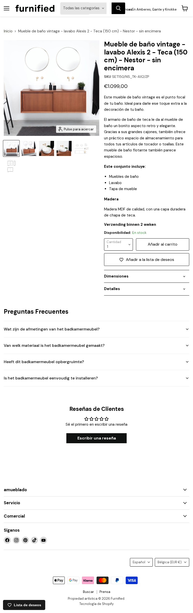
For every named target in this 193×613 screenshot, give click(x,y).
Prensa (105, 592)
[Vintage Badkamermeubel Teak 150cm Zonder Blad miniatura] (11, 148)
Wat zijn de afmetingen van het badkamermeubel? (52, 329)
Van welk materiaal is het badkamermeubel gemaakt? (54, 345)
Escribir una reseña (96, 438)
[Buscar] (118, 8)
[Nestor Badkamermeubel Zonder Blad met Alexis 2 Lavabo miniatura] (29, 148)
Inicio (8, 31)
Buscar (88, 592)
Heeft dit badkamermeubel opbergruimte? (44, 361)
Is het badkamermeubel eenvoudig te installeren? (51, 378)
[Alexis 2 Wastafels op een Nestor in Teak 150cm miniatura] (64, 148)
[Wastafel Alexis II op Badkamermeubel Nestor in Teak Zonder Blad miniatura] (46, 148)
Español (139, 562)
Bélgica (170, 562)
